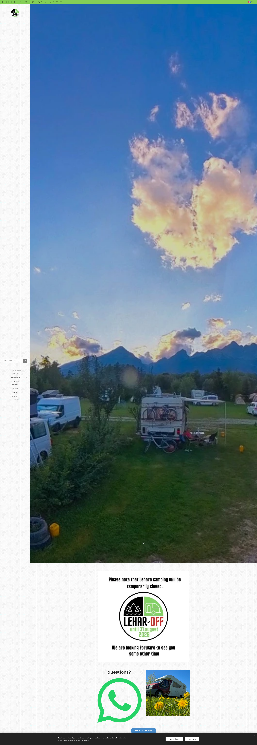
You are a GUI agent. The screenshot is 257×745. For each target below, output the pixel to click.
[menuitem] (15, 370)
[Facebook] (3, 2)
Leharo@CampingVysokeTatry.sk (37, 2)
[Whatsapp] (9, 2)
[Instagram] (6, 2)
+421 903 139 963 (57, 2)
